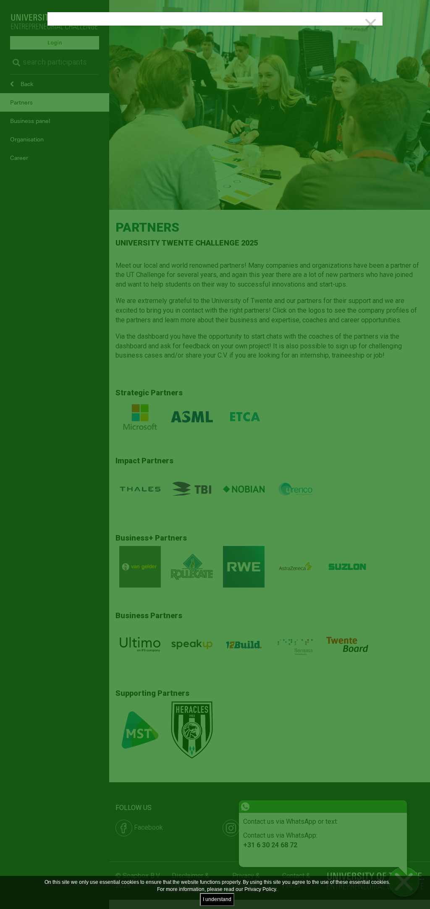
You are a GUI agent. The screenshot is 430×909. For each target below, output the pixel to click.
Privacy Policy (260, 889)
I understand (217, 899)
